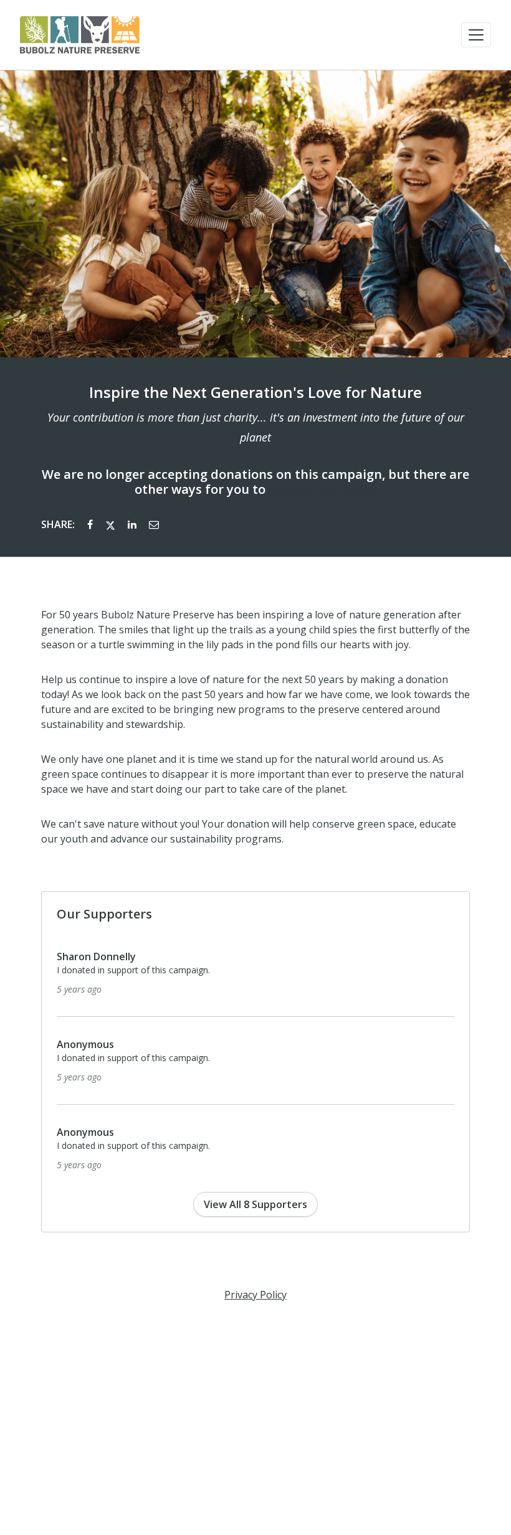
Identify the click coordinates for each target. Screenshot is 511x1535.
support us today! (323, 489)
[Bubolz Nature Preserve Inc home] (80, 35)
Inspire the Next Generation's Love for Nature (255, 392)
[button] (476, 34)
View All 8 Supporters (255, 1204)
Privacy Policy (255, 1294)
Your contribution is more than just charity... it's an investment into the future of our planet (255, 427)
